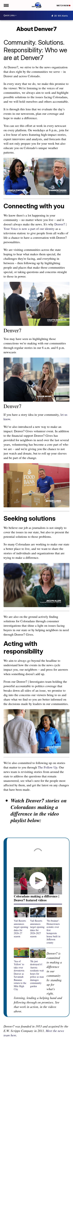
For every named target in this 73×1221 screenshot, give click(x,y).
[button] (21, 922)
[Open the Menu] (6, 5)
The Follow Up (47, 767)
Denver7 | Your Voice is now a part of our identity (35, 226)
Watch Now (63, 5)
